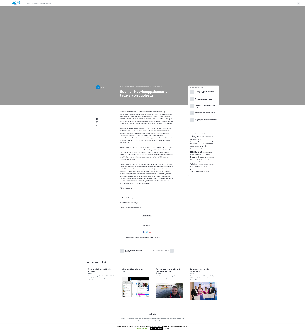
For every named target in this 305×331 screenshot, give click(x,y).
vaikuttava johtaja (209, 164)
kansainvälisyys (209, 137)
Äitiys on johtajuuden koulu (203, 99)
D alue (206, 130)
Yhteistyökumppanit (197, 171)
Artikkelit (128, 86)
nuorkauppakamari (207, 152)
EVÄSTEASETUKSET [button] (142, 328)
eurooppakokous (203, 132)
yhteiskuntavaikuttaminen (198, 169)
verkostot (205, 167)
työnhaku (200, 164)
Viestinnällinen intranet (133, 269)
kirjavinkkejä (201, 143)
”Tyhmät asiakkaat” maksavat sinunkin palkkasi (204, 92)
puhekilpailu (203, 157)
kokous (192, 146)
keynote (211, 142)
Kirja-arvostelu (194, 144)
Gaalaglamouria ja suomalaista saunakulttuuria (205, 113)
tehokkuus (204, 161)
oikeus (203, 154)
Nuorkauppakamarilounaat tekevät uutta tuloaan (206, 120)
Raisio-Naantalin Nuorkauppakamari (199, 160)
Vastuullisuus (147, 215)
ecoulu (196, 132)
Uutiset (103, 87)
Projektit (194, 157)
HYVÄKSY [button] (153, 328)
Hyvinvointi (193, 134)
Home (121, 86)
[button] (6, 3)
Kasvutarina (195, 139)
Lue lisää (166, 328)
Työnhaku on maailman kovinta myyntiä (205, 106)
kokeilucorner (209, 144)
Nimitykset (196, 152)
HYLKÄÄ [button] (160, 328)
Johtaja (152, 314)
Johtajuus (195, 136)
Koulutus (204, 146)
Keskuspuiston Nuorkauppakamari (199, 142)
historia (210, 132)
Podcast (208, 154)
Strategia (211, 160)
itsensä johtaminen (202, 134)
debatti (192, 132)
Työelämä (194, 164)
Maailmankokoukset (197, 149)
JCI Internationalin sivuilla (140, 183)
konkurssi (197, 146)
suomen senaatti (195, 162)
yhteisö (207, 171)
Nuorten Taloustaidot (195, 154)
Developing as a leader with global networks (168, 270)
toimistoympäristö (210, 161)
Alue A (192, 130)
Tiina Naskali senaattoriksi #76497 (100, 270)
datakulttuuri (211, 130)
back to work (201, 130)
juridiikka (202, 136)
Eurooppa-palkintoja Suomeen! (199, 270)
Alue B (196, 130)
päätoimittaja (210, 157)
